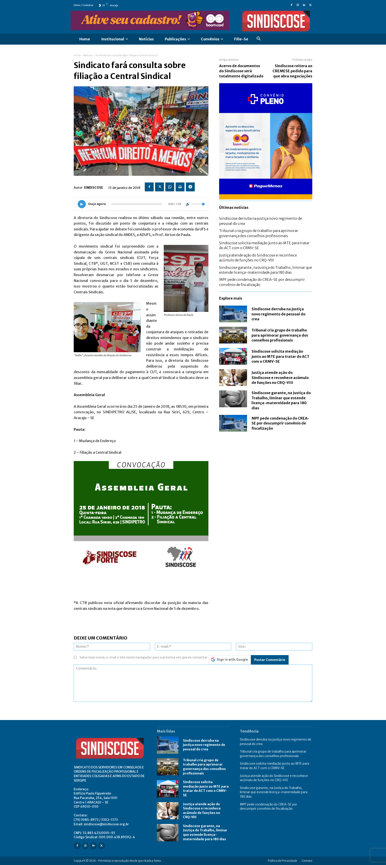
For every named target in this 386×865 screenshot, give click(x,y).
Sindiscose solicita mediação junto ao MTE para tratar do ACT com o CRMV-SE (280, 356)
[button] (259, 39)
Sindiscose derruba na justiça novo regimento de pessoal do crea (278, 314)
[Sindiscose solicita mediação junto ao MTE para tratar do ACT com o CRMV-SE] (233, 356)
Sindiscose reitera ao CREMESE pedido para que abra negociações (292, 71)
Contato (307, 860)
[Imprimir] (180, 186)
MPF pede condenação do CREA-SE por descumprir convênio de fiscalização (280, 423)
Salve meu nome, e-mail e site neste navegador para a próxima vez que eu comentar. (144, 657)
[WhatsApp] (169, 186)
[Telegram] (190, 186)
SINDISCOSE (93, 188)
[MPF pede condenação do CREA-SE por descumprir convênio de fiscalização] (233, 423)
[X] (310, 5)
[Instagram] (298, 5)
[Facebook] (292, 5)
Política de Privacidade (282, 860)
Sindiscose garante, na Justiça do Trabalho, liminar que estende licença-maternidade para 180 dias (281, 400)
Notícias (87, 55)
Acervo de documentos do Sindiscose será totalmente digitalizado (241, 71)
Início (77, 55)
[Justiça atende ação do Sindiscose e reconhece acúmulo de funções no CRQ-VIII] (233, 377)
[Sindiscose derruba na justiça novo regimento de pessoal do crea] (233, 314)
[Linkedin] (304, 5)
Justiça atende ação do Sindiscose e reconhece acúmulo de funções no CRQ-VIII (280, 377)
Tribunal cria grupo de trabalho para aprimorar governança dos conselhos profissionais (280, 335)
